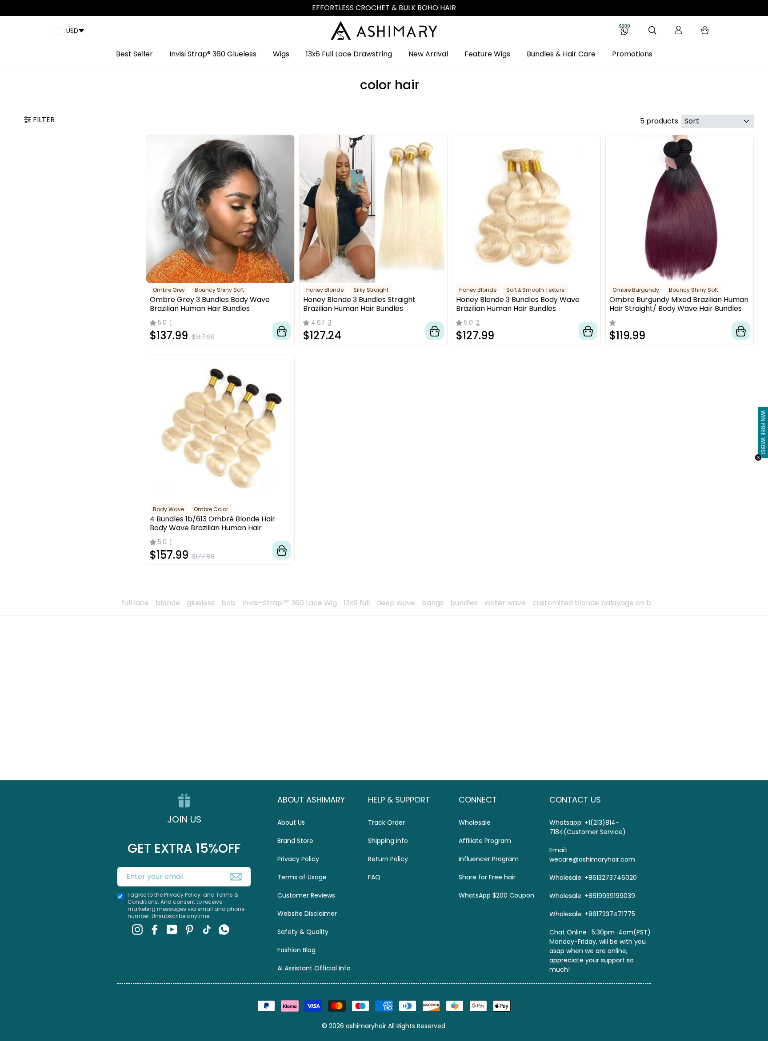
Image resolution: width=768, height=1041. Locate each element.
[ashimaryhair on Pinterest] (189, 929)
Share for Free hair (487, 877)
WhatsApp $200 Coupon (496, 895)
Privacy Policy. (183, 894)
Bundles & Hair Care (561, 54)
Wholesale (475, 822)
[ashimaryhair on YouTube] (172, 929)
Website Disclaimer (307, 913)
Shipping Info (388, 840)
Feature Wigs (487, 54)
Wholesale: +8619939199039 (592, 895)
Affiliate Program (485, 840)
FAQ (374, 877)
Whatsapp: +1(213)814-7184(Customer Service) (587, 827)
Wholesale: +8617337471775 (592, 914)
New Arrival (428, 54)
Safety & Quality (302, 931)
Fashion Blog (296, 950)
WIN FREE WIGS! (763, 432)
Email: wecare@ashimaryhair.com (592, 855)
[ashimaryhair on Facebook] (154, 929)
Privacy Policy (298, 858)
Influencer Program (489, 858)
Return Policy (388, 858)
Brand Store (295, 840)
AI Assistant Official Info (314, 968)
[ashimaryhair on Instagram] (137, 929)
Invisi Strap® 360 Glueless (212, 54)
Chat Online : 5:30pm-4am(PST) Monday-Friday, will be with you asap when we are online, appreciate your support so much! (600, 951)
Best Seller (134, 54)
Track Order (386, 822)
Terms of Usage (302, 877)
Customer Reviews (306, 895)
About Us (291, 822)
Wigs (281, 54)
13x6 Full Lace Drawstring (349, 54)
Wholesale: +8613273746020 (593, 877)
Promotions (632, 54)
